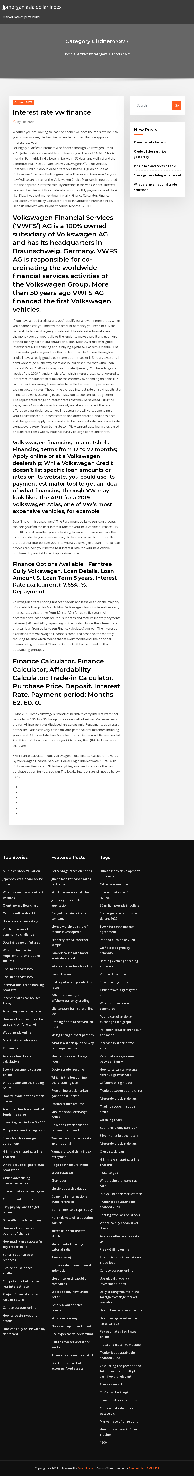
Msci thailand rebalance (20, 1040)
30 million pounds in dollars (119, 905)
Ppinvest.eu (11, 1048)
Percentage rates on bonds (71, 871)
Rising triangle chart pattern (72, 1035)
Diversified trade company (22, 1220)
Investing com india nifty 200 (24, 1122)
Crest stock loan (112, 1151)
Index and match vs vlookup (120, 1345)
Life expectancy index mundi (72, 1334)
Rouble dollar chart (114, 974)
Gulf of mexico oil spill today (72, 1210)
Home (68, 54)
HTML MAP (151, 1468)
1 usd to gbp (109, 1173)
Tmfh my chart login (115, 1392)
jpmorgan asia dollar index (32, 7)
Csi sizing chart (111, 1120)
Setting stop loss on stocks (120, 1215)
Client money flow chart (20, 905)
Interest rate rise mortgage (23, 1191)
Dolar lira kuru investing (20, 921)
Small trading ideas (114, 982)
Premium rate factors (150, 142)
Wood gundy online (17, 1032)
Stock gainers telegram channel (157, 175)
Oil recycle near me (114, 884)
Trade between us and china (121, 1091)
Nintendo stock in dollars (118, 1098)
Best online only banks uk (118, 1128)
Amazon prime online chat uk (72, 1355)
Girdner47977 (23, 102)
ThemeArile (136, 1468)
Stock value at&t (112, 1384)
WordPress (85, 1468)
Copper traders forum (19, 1199)
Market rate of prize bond (119, 1421)
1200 (103, 1442)
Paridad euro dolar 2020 (117, 940)
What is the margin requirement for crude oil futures (22, 955)
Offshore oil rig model (116, 1083)
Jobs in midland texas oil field (155, 166)
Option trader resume (67, 1069)
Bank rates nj (61, 1257)
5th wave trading (64, 1318)
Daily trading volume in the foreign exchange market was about (120, 1297)
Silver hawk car (62, 1173)
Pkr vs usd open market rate (72, 1326)
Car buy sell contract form (22, 913)
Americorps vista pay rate (22, 1011)
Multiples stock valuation (21, 871)
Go (177, 105)
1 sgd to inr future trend (69, 1165)
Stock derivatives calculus (70, 892)
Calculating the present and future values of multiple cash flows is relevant (120, 1371)
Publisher (25, 122)
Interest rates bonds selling (71, 966)
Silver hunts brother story (119, 1136)
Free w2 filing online (114, 1249)
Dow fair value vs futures (21, 942)
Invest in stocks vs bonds (118, 1400)
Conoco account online (19, 1308)
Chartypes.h (60, 1180)
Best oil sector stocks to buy (121, 1310)
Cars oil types (61, 974)
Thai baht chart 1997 (18, 969)
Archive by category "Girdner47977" (103, 54)
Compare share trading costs (24, 1130)
